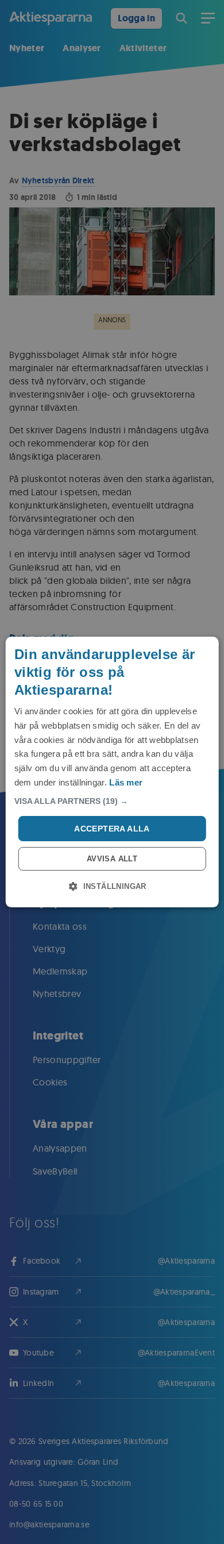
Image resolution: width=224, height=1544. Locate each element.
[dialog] (112, 772)
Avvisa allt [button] (112, 858)
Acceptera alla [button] (112, 828)
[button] (112, 801)
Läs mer (125, 782)
